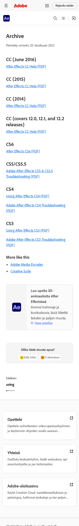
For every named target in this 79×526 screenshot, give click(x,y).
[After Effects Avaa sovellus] (74, 18)
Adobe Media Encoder (27, 264)
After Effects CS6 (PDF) (23, 151)
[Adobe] (20, 5)
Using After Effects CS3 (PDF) (27, 230)
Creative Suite (21, 271)
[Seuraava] (57, 388)
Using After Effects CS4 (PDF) (27, 196)
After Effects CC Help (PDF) (26, 66)
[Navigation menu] (6, 5)
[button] (47, 5)
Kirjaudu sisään (65, 5)
